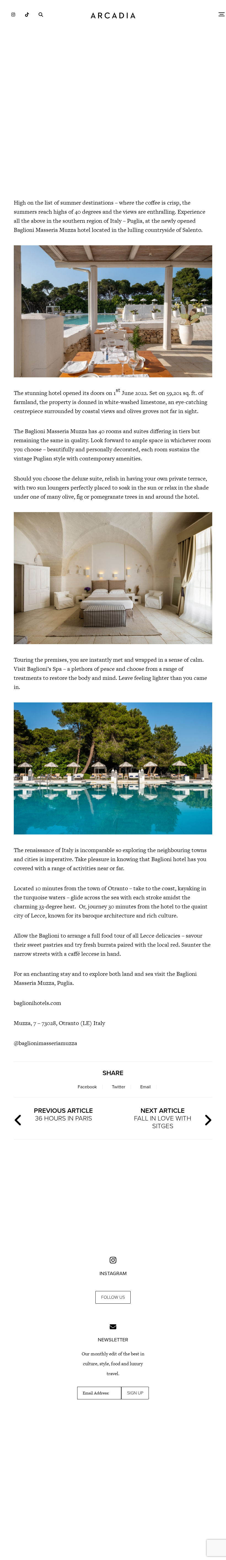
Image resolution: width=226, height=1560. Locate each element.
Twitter (118, 1087)
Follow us (113, 1297)
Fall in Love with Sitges (162, 1118)
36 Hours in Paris (63, 1114)
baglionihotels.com (37, 1003)
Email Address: (96, 1393)
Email (145, 1087)
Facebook (87, 1087)
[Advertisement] (113, 145)
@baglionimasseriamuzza (45, 1043)
